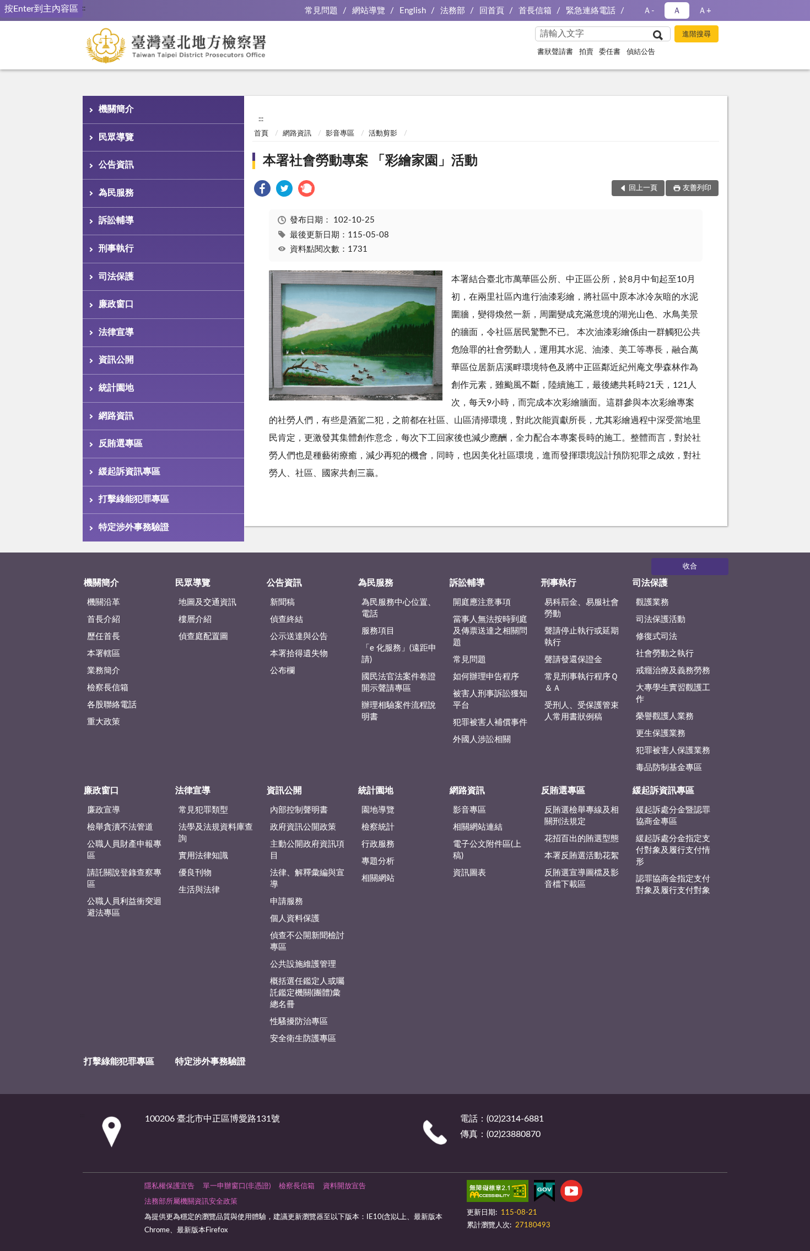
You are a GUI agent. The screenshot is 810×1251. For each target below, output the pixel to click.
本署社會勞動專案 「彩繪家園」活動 (370, 160)
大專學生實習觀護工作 (673, 693)
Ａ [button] (677, 11)
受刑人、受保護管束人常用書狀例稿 (581, 711)
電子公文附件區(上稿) (487, 850)
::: (82, 8)
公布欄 (282, 671)
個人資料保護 (295, 918)
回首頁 (491, 11)
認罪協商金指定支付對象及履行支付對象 (673, 885)
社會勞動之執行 (665, 653)
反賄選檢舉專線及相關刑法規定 (581, 816)
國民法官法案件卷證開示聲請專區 (398, 682)
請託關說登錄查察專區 (124, 879)
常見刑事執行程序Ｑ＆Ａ (581, 682)
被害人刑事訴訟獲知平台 (490, 700)
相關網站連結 (478, 827)
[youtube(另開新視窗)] (571, 1193)
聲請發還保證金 (573, 660)
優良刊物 (195, 873)
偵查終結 (286, 619)
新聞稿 (282, 602)
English (412, 11)
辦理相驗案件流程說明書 (398, 711)
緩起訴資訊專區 (129, 471)
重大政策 (103, 722)
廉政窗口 (116, 304)
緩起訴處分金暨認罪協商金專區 (673, 816)
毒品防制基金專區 (669, 767)
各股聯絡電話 (112, 705)
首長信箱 (535, 11)
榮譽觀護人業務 (665, 716)
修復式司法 (656, 636)
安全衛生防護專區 (303, 1039)
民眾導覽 (116, 137)
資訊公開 (116, 359)
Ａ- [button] (649, 11)
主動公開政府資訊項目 (307, 850)
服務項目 (378, 631)
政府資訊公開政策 (303, 827)
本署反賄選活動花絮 (581, 856)
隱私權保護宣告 (169, 1186)
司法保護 (116, 276)
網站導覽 (368, 11)
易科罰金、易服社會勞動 (581, 608)
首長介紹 (103, 619)
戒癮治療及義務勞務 (673, 671)
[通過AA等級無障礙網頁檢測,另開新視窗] (497, 1193)
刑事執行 (116, 248)
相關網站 (378, 878)
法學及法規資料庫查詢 (216, 833)
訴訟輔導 (116, 220)
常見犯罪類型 (203, 810)
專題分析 (378, 861)
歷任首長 (103, 636)
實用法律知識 (203, 856)
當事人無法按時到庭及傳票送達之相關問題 (490, 631)
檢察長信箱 (107, 688)
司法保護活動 (660, 619)
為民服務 (116, 192)
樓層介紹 (195, 619)
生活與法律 (199, 890)
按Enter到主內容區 (41, 8)
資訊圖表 (469, 873)
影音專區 (340, 133)
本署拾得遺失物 (299, 653)
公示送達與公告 (299, 636)
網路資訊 (116, 415)
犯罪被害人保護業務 (673, 750)
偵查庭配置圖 (203, 636)
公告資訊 (116, 164)
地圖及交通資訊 (207, 602)
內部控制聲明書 (299, 810)
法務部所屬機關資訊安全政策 (190, 1201)
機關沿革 (103, 602)
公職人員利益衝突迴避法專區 (124, 907)
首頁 (261, 133)
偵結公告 (641, 52)
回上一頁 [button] (643, 188)
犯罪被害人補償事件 (490, 722)
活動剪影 (383, 133)
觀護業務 (652, 602)
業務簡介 (103, 671)
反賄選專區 (121, 443)
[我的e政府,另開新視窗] (544, 1193)
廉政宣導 (103, 810)
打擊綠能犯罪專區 (134, 499)
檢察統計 (378, 827)
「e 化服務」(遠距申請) (398, 654)
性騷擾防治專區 (299, 1021)
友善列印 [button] (697, 188)
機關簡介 (116, 109)
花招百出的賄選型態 (581, 839)
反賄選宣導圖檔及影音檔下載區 (581, 879)
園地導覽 (378, 810)
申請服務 (286, 901)
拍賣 (586, 52)
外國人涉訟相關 (482, 739)
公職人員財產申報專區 (124, 850)
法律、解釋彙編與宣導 (307, 879)
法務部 (452, 11)
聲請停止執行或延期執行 (581, 637)
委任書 (609, 52)
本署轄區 (103, 653)
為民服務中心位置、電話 (398, 608)
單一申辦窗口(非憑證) (237, 1186)
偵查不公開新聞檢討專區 (307, 941)
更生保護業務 (660, 733)
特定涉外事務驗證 (134, 527)
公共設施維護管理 (303, 964)
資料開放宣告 (344, 1186)
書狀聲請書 (555, 52)
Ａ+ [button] (704, 11)
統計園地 (116, 387)
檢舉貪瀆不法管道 (120, 827)
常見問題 (321, 11)
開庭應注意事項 (482, 602)
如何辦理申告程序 (486, 677)
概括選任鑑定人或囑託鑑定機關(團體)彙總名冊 (307, 993)
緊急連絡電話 (590, 11)
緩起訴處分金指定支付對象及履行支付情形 (673, 850)
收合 (690, 566)
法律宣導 (116, 332)
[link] (262, 190)
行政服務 (378, 844)
